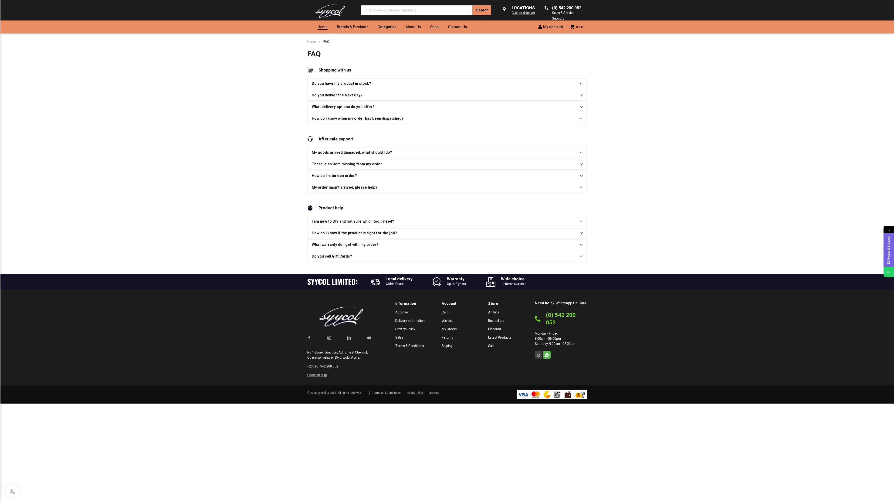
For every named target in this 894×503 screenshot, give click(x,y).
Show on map (317, 375)
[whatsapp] (547, 355)
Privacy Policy (414, 393)
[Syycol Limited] (329, 10)
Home (311, 41)
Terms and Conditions (386, 393)
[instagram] (329, 338)
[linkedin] (349, 338)
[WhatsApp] (889, 272)
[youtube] (369, 338)
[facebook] (309, 338)
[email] (538, 355)
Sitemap (434, 393)
